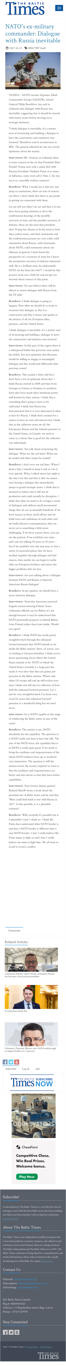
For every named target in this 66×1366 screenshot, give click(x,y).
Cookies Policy (32, 1347)
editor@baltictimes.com (25, 1279)
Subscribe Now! (10, 1218)
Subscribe (10, 1069)
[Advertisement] (33, 888)
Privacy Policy (46, 1347)
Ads (37, 1069)
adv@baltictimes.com (27, 1287)
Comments (14, 930)
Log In (25, 1069)
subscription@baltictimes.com (32, 1283)
